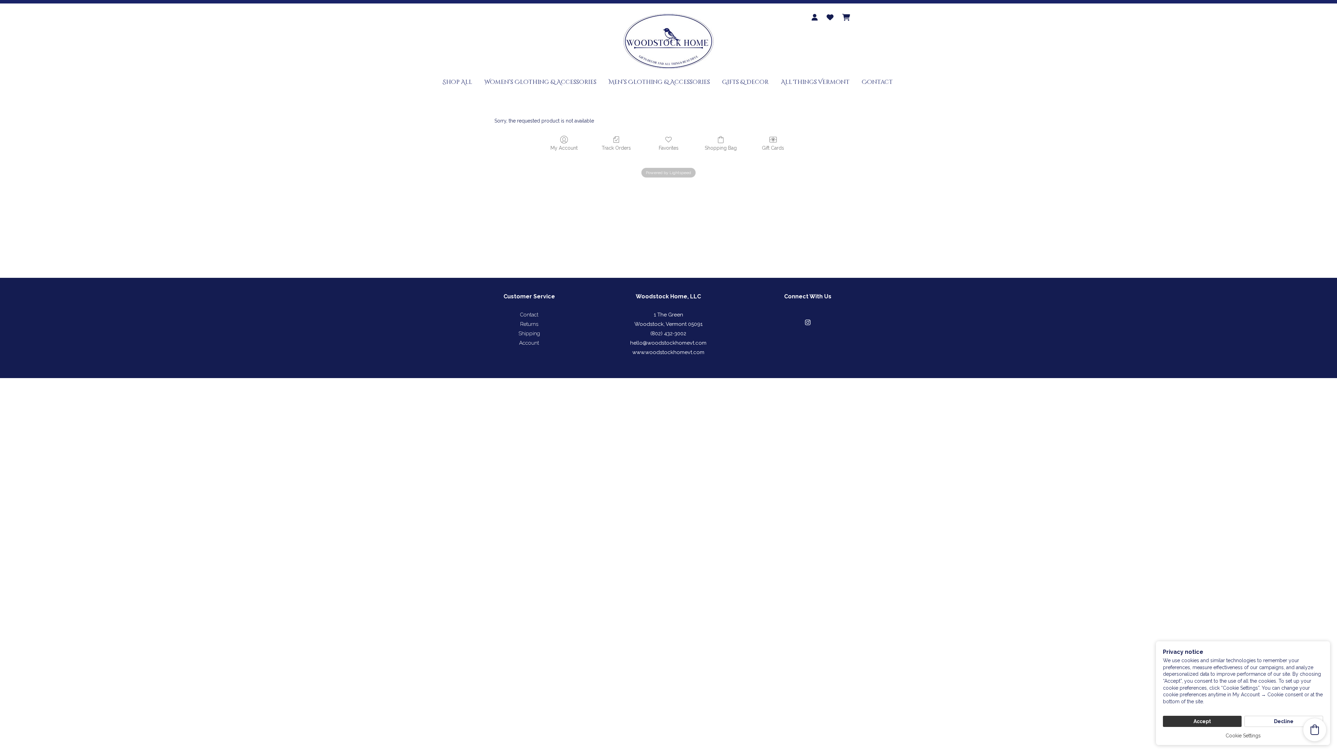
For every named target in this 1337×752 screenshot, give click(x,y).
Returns (529, 324)
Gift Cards (773, 148)
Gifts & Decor (745, 82)
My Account (564, 148)
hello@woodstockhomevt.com (668, 343)
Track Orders (616, 148)
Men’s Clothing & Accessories (659, 82)
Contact (877, 82)
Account (529, 343)
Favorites (669, 148)
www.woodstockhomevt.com (668, 352)
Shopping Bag (721, 148)
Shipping (529, 333)
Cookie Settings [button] (1243, 735)
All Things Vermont (815, 82)
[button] (808, 322)
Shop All (457, 82)
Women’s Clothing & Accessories (540, 82)
